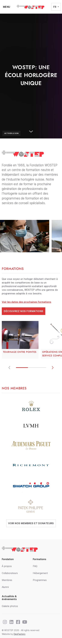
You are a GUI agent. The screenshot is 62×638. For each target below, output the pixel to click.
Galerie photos (10, 606)
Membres (7, 580)
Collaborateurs (10, 573)
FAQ (35, 566)
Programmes (40, 580)
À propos (7, 566)
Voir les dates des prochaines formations (26, 301)
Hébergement (40, 573)
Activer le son (11, 133)
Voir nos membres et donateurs (31, 523)
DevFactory (19, 634)
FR (55, 6)
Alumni (5, 587)
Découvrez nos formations (23, 311)
